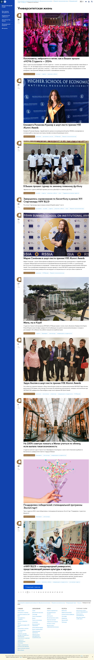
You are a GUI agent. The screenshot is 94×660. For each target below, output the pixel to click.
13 (45, 592)
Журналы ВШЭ (65, 620)
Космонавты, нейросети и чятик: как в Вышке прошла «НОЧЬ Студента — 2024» (51, 60)
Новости (79, 602)
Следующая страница (32, 587)
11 (41, 592)
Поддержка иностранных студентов (71, 193)
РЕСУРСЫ (64, 608)
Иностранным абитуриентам (5, 12)
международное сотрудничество (64, 333)
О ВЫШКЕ (20, 608)
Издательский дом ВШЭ (67, 612)
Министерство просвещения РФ (80, 614)
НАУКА (49, 608)
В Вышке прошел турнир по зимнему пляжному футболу (53, 186)
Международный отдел (71, 602)
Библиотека (64, 610)
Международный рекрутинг (6, 24)
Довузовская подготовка (37, 612)
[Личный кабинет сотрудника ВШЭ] (89, 1)
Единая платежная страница (23, 648)
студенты (44, 74)
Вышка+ (34, 618)
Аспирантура (35, 622)
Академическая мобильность (6, 16)
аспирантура (53, 394)
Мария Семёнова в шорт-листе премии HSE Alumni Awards (54, 258)
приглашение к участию (48, 136)
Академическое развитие (52, 621)
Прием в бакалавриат (36, 616)
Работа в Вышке (21, 650)
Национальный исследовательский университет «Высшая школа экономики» (34, 602)
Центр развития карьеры (37, 627)
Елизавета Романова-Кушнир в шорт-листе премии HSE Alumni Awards (52, 126)
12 (43, 592)
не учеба (38, 193)
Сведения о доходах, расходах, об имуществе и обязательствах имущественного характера (24, 636)
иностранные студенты (74, 582)
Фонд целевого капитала (23, 628)
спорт (59, 193)
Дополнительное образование (36, 624)
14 (48, 592)
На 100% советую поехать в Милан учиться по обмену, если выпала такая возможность (52, 445)
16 (52, 592)
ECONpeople (58, 136)
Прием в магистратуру (37, 620)
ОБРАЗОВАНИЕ (36, 608)
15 (50, 592)
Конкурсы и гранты (51, 623)
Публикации (64, 622)
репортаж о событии (52, 74)
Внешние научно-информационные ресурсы (53, 626)
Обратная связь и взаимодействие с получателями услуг (36, 636)
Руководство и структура (23, 612)
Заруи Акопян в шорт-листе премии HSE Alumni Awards (52, 383)
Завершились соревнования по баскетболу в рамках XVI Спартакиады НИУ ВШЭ (53, 200)
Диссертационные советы (52, 617)
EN (82, 1)
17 (55, 592)
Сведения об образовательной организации (21, 641)
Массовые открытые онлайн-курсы (80, 618)
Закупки (19, 623)
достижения (38, 208)
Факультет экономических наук (69, 136)
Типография (64, 616)
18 (57, 592)
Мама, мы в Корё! (33, 322)
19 (59, 592)
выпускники (38, 136)
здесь (82, 655)
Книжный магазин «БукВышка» (68, 614)
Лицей (33, 610)
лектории (38, 74)
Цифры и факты (21, 610)
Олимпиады (34, 614)
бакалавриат (45, 333)
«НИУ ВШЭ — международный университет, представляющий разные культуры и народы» (48, 568)
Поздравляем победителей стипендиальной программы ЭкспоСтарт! (53, 506)
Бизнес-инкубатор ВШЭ (37, 629)
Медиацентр (64, 618)
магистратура (52, 333)
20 (62, 592)
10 (38, 592)
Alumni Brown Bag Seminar (6, 20)
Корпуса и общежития (22, 621)
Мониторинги (50, 615)
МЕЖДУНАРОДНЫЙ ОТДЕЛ (7, 6)
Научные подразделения (52, 610)
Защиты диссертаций (51, 619)
